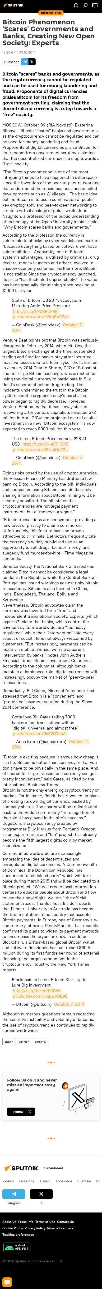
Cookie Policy (12, 1228)
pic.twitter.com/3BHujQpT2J (40, 449)
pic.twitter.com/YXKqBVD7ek (41, 317)
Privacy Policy (35, 1228)
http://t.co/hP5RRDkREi (36, 311)
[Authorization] (76, 5)
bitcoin (9, 1041)
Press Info (25, 1222)
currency (40, 1041)
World (8, 1181)
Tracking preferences (18, 1234)
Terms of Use (45, 1222)
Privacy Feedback (60, 1228)
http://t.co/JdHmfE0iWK (37, 990)
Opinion (24, 1041)
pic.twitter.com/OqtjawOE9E (40, 996)
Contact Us (65, 1222)
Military (84, 1181)
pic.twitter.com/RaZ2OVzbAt (40, 733)
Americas (27, 1181)
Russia (45, 1181)
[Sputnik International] (14, 7)
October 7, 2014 (69, 1004)
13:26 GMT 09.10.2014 (18, 52)
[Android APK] (17, 1248)
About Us (9, 1222)
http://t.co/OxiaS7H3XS (46, 444)
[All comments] (7, 1282)
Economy (64, 1181)
